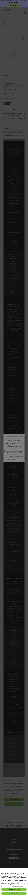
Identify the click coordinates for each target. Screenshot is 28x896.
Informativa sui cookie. (17, 886)
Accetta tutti (14, 893)
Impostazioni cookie (14, 889)
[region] (14, 882)
